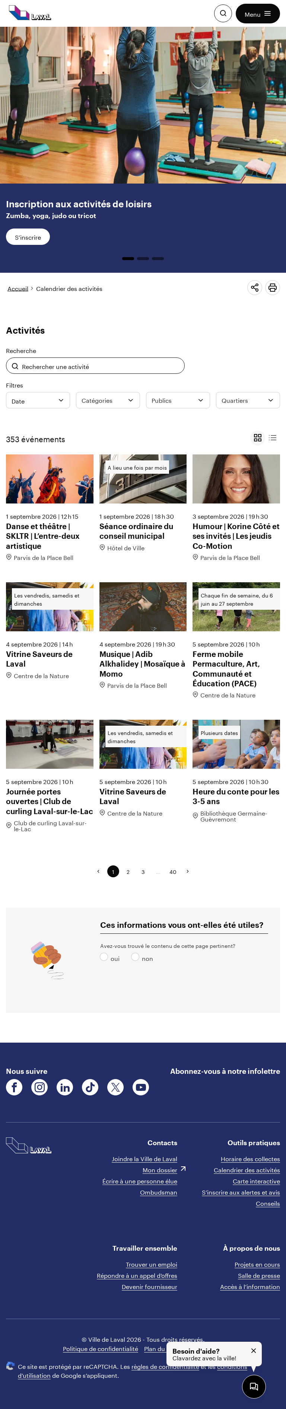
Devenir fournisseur (149, 1285)
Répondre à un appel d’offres (137, 1274)
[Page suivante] (188, 871)
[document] (143, 535)
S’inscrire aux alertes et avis (241, 1191)
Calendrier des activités (69, 287)
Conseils (268, 1202)
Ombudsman (158, 1191)
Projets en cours (257, 1263)
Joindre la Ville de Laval (144, 1158)
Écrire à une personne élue (139, 1180)
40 (173, 871)
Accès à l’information (250, 1285)
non (136, 957)
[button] (258, 13)
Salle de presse (259, 1274)
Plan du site (160, 1348)
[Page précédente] (98, 871)
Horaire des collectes (250, 1158)
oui (105, 957)
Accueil (17, 287)
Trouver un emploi (151, 1263)
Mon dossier (160, 1169)
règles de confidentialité (165, 1365)
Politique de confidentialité (100, 1348)
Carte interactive (256, 1180)
